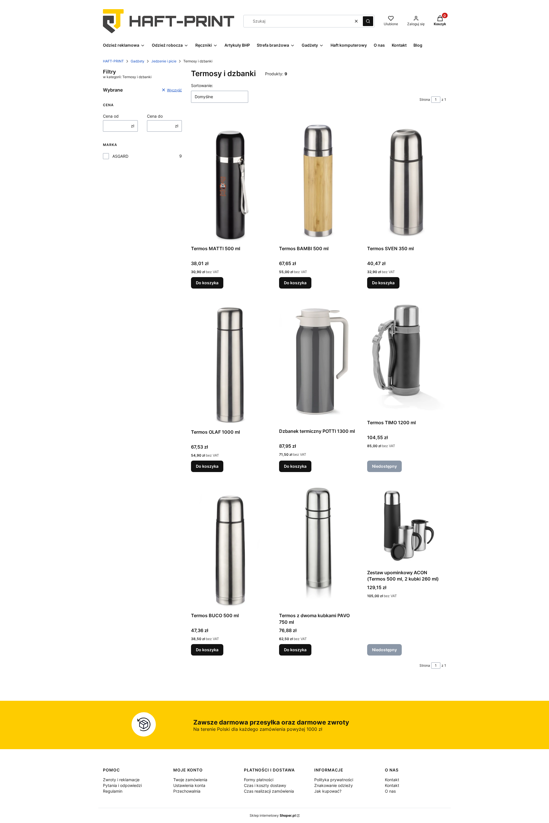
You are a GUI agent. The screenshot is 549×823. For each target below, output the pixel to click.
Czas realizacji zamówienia (269, 791)
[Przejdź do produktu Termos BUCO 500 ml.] (230, 545)
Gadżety (137, 61)
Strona (424, 99)
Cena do (155, 116)
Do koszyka (207, 282)
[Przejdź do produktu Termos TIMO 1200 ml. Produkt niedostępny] (406, 357)
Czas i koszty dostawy (265, 785)
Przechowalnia (186, 791)
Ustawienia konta (189, 785)
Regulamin (112, 791)
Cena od (111, 116)
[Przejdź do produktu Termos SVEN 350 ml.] (406, 178)
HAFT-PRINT (113, 61)
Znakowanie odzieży (333, 785)
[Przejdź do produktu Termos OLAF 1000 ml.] (230, 362)
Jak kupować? (327, 791)
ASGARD (120, 156)
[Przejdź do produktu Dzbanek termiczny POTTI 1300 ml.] (318, 362)
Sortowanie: (202, 85)
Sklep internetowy (273, 815)
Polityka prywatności (333, 779)
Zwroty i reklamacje (121, 779)
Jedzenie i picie (163, 61)
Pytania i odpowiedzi (122, 785)
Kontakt (392, 779)
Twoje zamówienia (190, 779)
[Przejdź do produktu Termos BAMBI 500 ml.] (318, 178)
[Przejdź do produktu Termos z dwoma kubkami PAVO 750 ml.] (318, 545)
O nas (390, 791)
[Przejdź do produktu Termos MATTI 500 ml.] (230, 178)
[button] (368, 21)
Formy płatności (258, 779)
